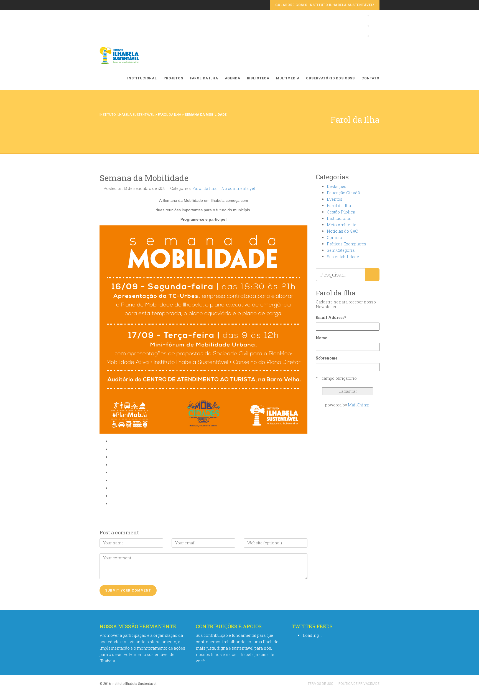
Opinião (334, 237)
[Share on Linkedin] (112, 496)
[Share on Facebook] (112, 449)
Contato (370, 78)
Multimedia (287, 78)
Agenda (232, 78)
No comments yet (238, 188)
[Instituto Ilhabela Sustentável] (129, 55)
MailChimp (359, 405)
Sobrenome (326, 358)
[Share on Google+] (112, 464)
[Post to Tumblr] (112, 472)
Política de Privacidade (358, 684)
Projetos (173, 78)
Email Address (331, 317)
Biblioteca (258, 78)
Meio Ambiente (341, 224)
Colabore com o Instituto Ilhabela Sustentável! (324, 5)
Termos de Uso (320, 684)
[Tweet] (112, 457)
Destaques (336, 186)
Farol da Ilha (204, 78)
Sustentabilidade (343, 256)
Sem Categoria (341, 250)
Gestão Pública (341, 212)
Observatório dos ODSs (330, 78)
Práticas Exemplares (346, 244)
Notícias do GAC (342, 231)
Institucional (142, 78)
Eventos (334, 199)
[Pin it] (112, 480)
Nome (321, 337)
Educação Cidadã (343, 192)
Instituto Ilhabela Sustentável (127, 115)
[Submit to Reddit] (112, 488)
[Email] (112, 503)
